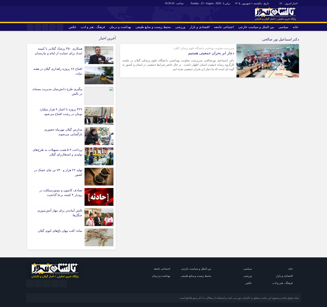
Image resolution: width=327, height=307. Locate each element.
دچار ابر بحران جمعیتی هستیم (211, 53)
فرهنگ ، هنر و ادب (93, 27)
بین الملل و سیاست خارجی (256, 27)
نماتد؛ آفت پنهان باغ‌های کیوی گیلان (60, 230)
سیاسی (283, 27)
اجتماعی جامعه (224, 27)
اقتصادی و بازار (200, 27)
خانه (295, 27)
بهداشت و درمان (120, 27)
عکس (72, 27)
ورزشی (180, 27)
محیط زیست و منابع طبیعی (153, 27)
